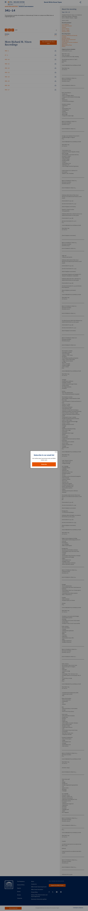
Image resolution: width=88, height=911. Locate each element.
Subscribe (44, 464)
